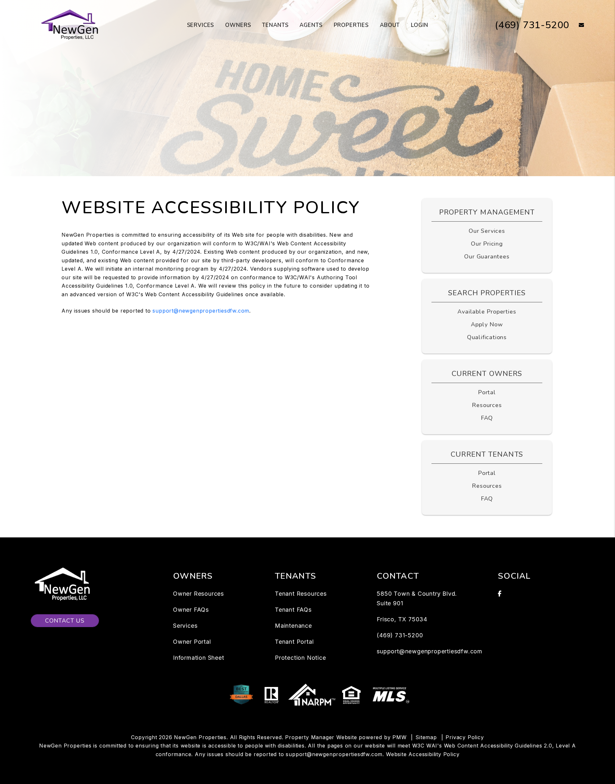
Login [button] (419, 25)
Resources (487, 405)
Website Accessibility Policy (422, 754)
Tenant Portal (294, 641)
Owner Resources (198, 593)
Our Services (487, 231)
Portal (487, 392)
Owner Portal (192, 641)
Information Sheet (198, 657)
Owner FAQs (191, 609)
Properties (351, 25)
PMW (399, 737)
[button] (576, 25)
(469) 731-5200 (532, 25)
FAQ (487, 418)
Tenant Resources (301, 593)
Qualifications (487, 337)
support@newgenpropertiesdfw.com (200, 310)
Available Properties (486, 311)
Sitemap (426, 737)
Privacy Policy (465, 737)
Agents (310, 25)
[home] (71, 25)
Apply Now (487, 324)
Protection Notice (300, 657)
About (390, 25)
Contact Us (65, 621)
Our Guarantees (486, 256)
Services (200, 25)
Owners (238, 25)
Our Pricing (487, 244)
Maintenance (293, 625)
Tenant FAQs (293, 609)
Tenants (275, 25)
